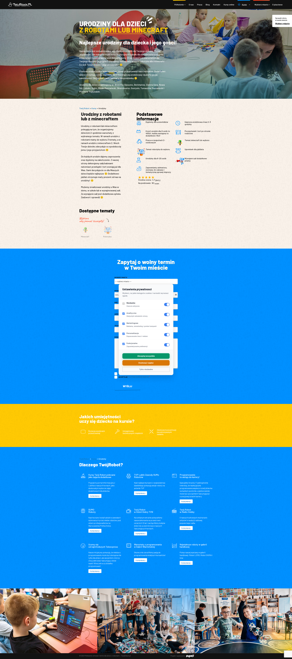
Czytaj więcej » (95, 496)
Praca (199, 4)
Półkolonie (179, 4)
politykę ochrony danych (138, 377)
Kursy (244, 4)
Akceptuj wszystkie (146, 356)
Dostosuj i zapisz (146, 363)
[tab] (90, 233)
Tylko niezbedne (146, 369)
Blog (208, 4)
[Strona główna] (20, 4)
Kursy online (229, 4)
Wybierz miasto (261, 4)
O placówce (277, 4)
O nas (191, 4)
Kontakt (216, 4)
